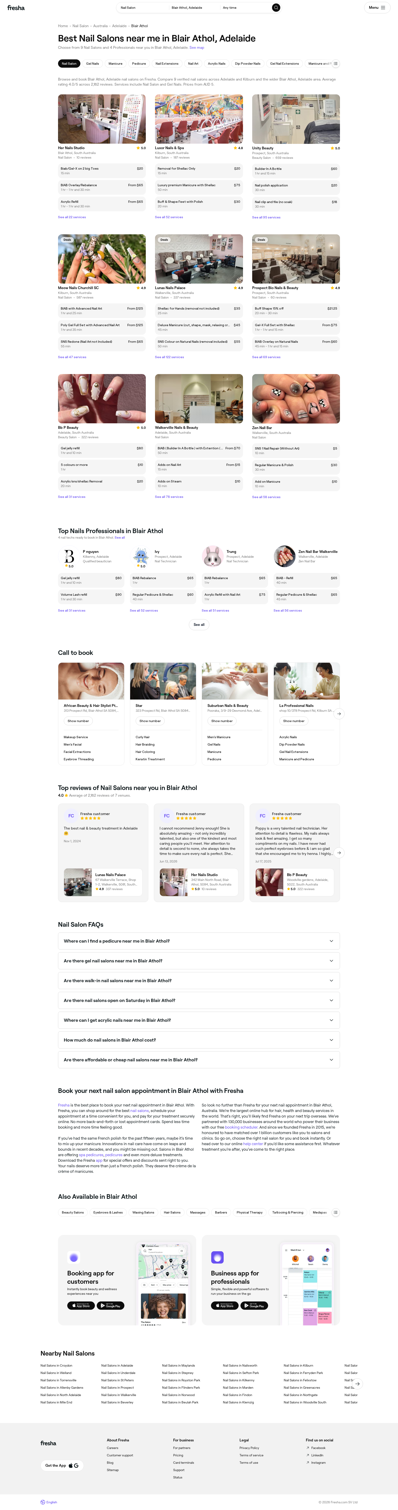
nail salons (139, 1111)
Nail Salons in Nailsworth (240, 1365)
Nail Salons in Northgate (301, 1395)
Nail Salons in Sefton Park (241, 1373)
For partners (181, 1448)
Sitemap (113, 1470)
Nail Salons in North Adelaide (61, 1395)
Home (63, 26)
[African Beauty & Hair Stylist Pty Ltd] (91, 714)
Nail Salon (81, 26)
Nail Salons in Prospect (117, 1387)
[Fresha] (16, 7)
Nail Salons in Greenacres (302, 1387)
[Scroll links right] (357, 1383)
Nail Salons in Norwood (178, 1395)
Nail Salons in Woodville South (305, 1402)
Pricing (178, 1455)
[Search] (276, 7)
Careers (112, 1448)
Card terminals (183, 1462)
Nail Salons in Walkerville (118, 1395)
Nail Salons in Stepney (177, 1373)
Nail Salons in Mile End (56, 1402)
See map (197, 47)
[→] (339, 713)
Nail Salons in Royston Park (181, 1380)
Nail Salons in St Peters (117, 1380)
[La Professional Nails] (307, 714)
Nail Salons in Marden (238, 1387)
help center (253, 1144)
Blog (110, 1462)
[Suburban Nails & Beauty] (235, 714)
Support (178, 1470)
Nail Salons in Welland (56, 1373)
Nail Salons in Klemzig (238, 1402)
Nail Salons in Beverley (117, 1402)
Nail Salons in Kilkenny (239, 1380)
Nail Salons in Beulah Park (180, 1402)
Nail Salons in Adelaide (117, 1365)
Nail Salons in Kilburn (298, 1365)
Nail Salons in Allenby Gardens (62, 1387)
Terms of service (251, 1455)
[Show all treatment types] (336, 63)
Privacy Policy (249, 1448)
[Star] (163, 714)
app (99, 1160)
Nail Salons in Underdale (118, 1373)
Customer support (120, 1455)
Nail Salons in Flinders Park (181, 1387)
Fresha (64, 1105)
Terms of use (249, 1462)
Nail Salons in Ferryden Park (303, 1373)
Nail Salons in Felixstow (300, 1380)
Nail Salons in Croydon (56, 1365)
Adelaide (119, 26)
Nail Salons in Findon (237, 1395)
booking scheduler (241, 1127)
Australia (100, 26)
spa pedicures (91, 1155)
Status (177, 1477)
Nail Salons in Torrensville (58, 1380)
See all (199, 625)
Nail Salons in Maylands (178, 1365)
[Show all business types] (336, 1212)
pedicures (114, 1155)
